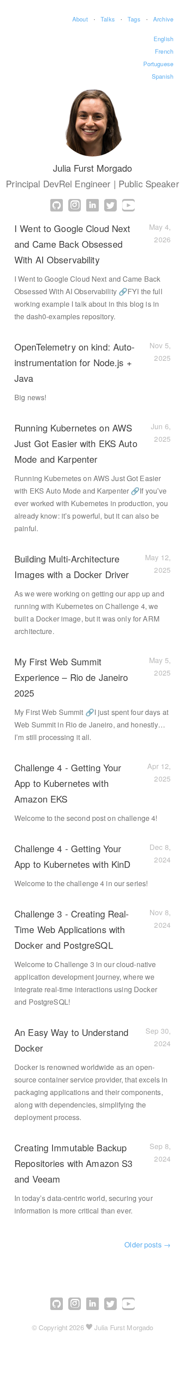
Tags (134, 19)
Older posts (147, 1244)
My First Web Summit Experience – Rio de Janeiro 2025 (71, 677)
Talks (108, 19)
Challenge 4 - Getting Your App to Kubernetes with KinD (72, 856)
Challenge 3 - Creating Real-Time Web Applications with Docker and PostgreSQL (71, 929)
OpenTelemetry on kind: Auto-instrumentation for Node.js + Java (74, 362)
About (80, 19)
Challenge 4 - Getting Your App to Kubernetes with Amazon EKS (67, 783)
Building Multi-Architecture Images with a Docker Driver (71, 566)
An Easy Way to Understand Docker (71, 1040)
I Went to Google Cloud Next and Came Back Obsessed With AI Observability (72, 244)
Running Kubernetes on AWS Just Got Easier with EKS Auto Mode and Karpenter (75, 443)
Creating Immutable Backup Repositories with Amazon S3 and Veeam (73, 1163)
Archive (163, 19)
